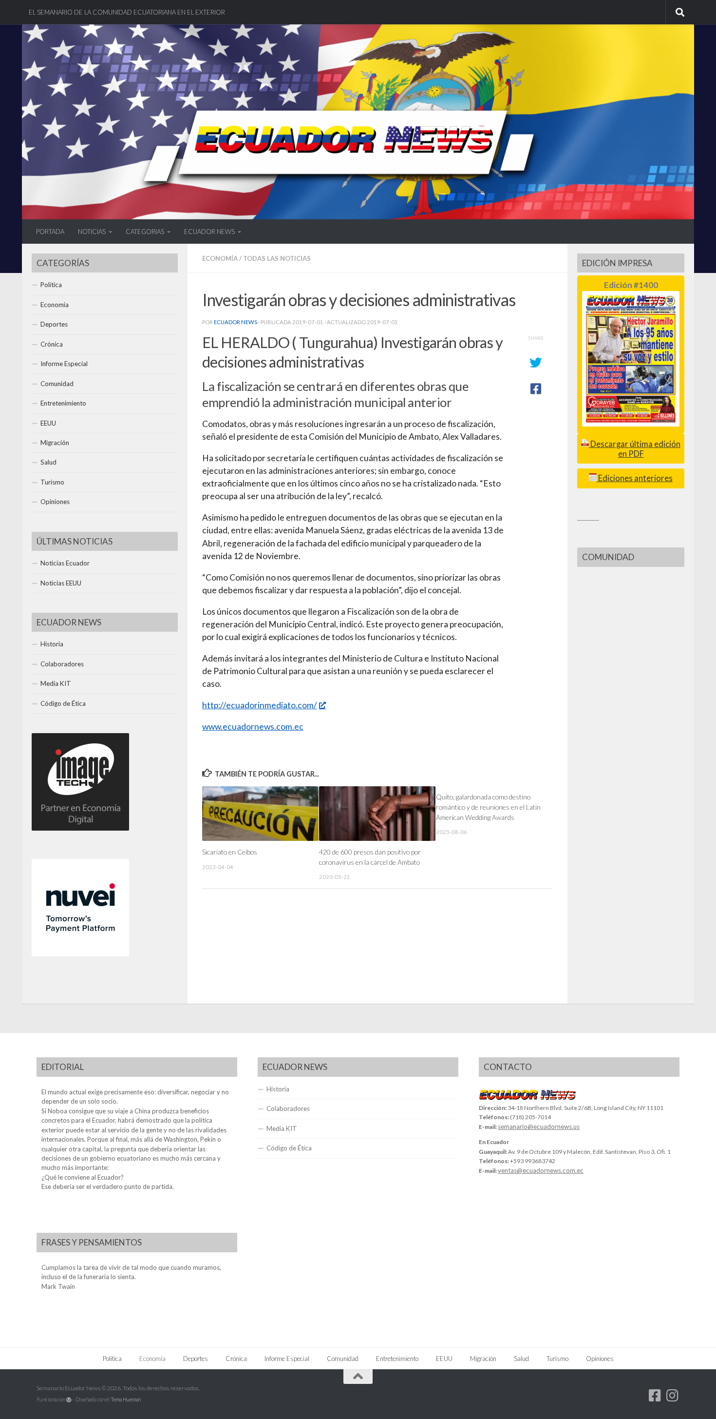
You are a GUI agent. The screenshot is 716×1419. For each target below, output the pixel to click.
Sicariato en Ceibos (229, 852)
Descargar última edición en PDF (634, 448)
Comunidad (57, 384)
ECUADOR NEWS (209, 231)
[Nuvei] (80, 954)
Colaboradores (62, 664)
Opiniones (55, 501)
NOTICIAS (92, 231)
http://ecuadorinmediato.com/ (259, 705)
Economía (220, 258)
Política (51, 285)
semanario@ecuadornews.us (539, 1126)
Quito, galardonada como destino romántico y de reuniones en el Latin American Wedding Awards (488, 807)
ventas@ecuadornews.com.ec (541, 1170)
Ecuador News (235, 322)
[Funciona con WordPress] (69, 1399)
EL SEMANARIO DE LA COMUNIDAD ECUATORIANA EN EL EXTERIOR (127, 12)
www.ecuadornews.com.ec (252, 726)
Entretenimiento (63, 403)
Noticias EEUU (60, 583)
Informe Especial (64, 364)
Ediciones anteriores (635, 478)
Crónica (51, 344)
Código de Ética (63, 703)
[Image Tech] (80, 828)
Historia (51, 644)
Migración (54, 443)
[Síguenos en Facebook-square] (655, 1395)
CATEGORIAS (145, 231)
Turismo (52, 482)
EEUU (48, 423)
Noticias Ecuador (65, 563)
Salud (48, 462)
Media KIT (55, 683)
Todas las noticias (277, 258)
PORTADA (50, 231)
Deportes (54, 324)
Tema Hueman (126, 1399)
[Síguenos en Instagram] (672, 1395)
